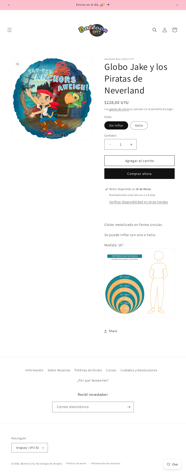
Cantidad (110, 135)
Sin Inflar (116, 125)
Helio (139, 125)
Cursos (111, 370)
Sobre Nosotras (59, 370)
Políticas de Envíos (88, 370)
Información (34, 370)
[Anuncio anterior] (9, 5)
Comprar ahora (139, 173)
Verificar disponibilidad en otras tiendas (138, 202)
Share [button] (113, 331)
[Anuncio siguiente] (177, 5)
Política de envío (76, 463)
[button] (10, 30)
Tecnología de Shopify (49, 463)
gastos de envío (119, 109)
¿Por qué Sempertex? (92, 380)
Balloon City (28, 463)
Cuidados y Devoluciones (138, 370)
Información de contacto (105, 463)
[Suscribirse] (129, 407)
